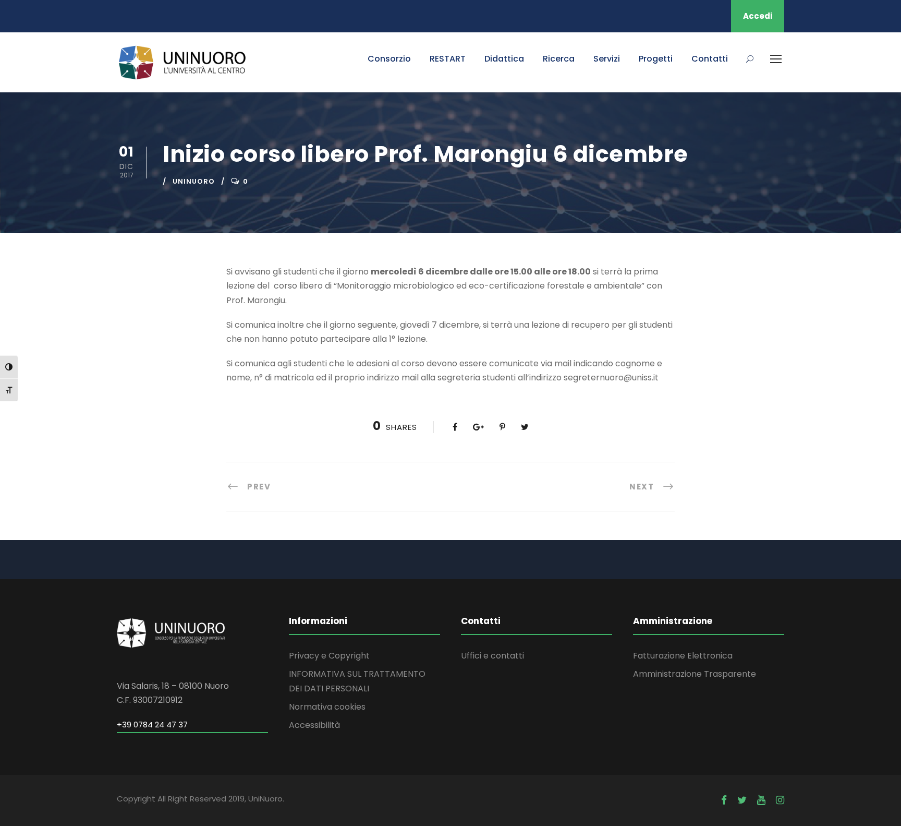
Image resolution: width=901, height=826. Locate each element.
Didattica (504, 59)
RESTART (448, 59)
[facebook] (724, 800)
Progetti (656, 59)
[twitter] (742, 800)
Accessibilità (314, 725)
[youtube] (761, 800)
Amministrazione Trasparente (694, 674)
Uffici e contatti (492, 656)
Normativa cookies (327, 707)
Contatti (709, 59)
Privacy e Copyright (329, 656)
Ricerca (559, 59)
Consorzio (389, 59)
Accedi (757, 15)
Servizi (606, 59)
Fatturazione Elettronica (683, 656)
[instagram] (780, 800)
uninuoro (194, 181)
